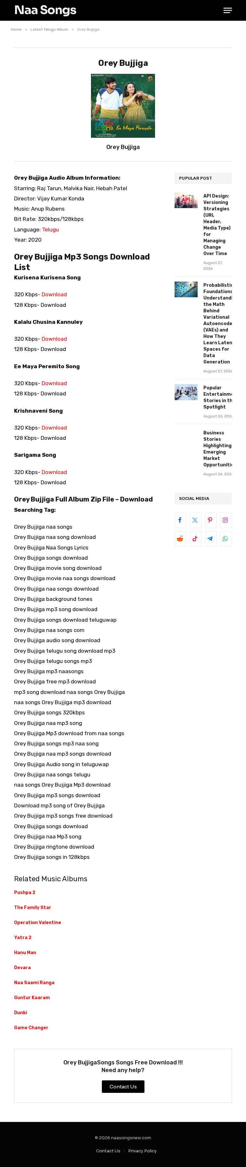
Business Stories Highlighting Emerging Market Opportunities (219, 449)
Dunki (20, 1012)
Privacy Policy (142, 1151)
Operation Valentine (37, 922)
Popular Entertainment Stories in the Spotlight (221, 397)
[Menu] (228, 10)
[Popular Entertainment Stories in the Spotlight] (186, 392)
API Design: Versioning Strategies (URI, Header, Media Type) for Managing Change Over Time (217, 224)
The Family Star (32, 907)
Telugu (50, 229)
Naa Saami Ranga (34, 982)
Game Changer (31, 1028)
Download (54, 294)
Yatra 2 (22, 937)
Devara (22, 967)
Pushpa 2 (24, 892)
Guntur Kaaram (32, 997)
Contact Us (108, 1151)
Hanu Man (25, 952)
